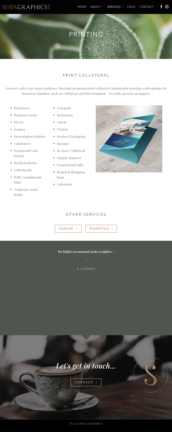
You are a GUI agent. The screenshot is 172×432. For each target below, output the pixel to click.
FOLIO (131, 7)
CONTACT (147, 7)
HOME (82, 7)
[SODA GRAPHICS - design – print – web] (26, 7)
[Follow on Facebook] (161, 7)
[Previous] (8, 290)
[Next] (164, 290)
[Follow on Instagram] (166, 7)
